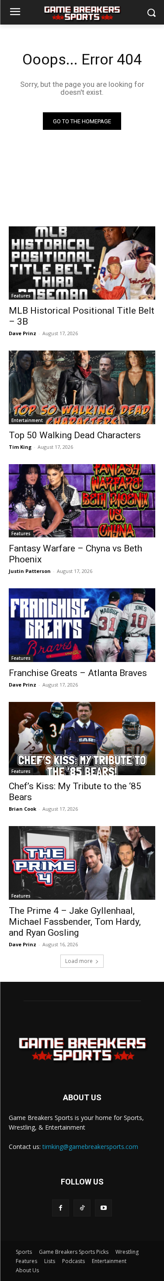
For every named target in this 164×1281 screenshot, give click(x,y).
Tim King (20, 447)
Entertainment (27, 420)
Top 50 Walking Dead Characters (75, 435)
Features (21, 296)
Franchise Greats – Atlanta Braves (78, 673)
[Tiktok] (82, 1208)
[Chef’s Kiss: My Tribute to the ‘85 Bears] (82, 739)
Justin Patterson (30, 571)
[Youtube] (103, 1208)
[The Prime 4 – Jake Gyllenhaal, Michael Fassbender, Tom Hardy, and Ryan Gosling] (82, 863)
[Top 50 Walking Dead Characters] (82, 387)
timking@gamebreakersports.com (90, 1146)
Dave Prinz (22, 333)
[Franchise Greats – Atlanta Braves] (82, 625)
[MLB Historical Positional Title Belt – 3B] (82, 263)
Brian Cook (22, 808)
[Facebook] (60, 1208)
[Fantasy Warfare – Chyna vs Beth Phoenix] (82, 501)
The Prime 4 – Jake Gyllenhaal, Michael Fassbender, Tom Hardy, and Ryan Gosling (75, 921)
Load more (79, 961)
